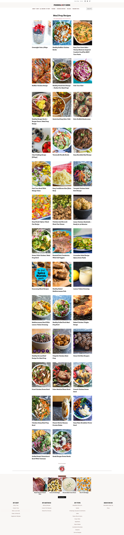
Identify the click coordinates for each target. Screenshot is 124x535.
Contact (81, 1)
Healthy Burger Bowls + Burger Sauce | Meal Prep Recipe (40, 121)
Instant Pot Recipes (46, 508)
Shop (37, 8)
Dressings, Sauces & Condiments (77, 510)
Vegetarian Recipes (15, 516)
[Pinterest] (87, 1)
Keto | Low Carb (16, 510)
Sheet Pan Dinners (46, 510)
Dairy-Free (15, 505)
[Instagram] (85, 1)
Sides (77, 513)
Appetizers (77, 521)
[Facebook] (90, 1)
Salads (77, 508)
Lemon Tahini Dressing (81, 289)
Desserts (77, 529)
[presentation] (41, 32)
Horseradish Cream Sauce (69, 492)
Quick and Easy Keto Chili (61, 119)
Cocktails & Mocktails (77, 527)
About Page (76, 1)
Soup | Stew (77, 518)
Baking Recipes (46, 505)
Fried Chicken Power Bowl (41, 389)
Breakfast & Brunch (77, 505)
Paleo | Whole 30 (16, 513)
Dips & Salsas (77, 524)
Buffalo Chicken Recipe (40, 85)
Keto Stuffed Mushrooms (82, 119)
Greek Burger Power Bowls (62, 456)
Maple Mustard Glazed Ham (40, 493)
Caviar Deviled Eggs (55, 492)
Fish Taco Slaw (78, 85)
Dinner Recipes (77, 532)
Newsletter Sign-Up (108, 505)
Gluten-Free (16, 508)
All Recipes (43, 8)
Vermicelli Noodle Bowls (61, 155)
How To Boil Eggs (84, 492)
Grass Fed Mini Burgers (81, 356)
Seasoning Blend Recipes (40, 289)
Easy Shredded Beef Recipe (82, 155)
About (34, 8)
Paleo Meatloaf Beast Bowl (61, 389)
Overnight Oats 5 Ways (40, 47)
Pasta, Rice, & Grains (77, 516)
